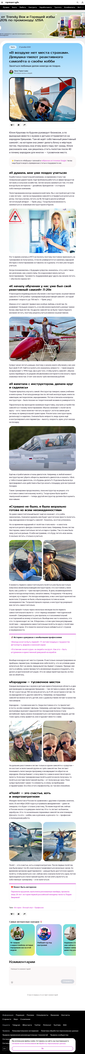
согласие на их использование (24, 1043)
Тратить (58, 7)
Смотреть (33, 7)
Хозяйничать (69, 7)
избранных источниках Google (53, 161)
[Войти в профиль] (82, 2)
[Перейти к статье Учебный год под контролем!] (49, 940)
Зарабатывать (45, 7)
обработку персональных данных (52, 1043)
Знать (14, 7)
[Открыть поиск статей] (77, 2)
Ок (42, 1048)
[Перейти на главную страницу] (12, 2)
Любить (22, 7)
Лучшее (6, 7)
